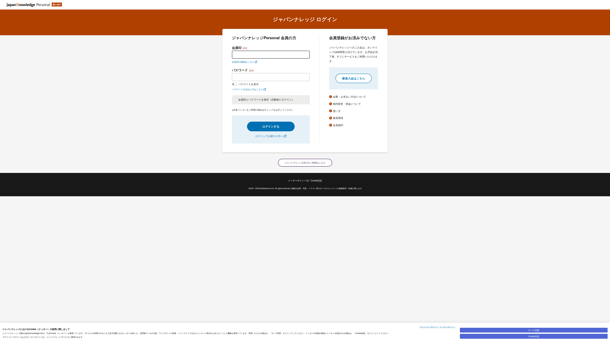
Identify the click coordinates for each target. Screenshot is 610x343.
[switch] (234, 84)
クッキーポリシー (447, 326)
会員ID (239, 47)
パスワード (243, 70)
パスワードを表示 (248, 84)
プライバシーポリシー (428, 326)
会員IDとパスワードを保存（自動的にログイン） (266, 99)
